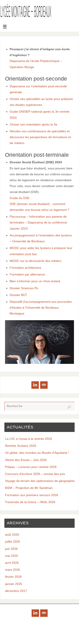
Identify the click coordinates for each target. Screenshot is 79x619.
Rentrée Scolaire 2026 (20, 445)
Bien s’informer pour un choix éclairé (35, 281)
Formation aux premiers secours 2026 (31, 495)
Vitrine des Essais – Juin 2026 (26, 460)
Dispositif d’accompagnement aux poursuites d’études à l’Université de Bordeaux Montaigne (41, 307)
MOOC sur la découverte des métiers (35, 261)
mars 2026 (12, 569)
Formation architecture (25, 267)
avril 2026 (12, 562)
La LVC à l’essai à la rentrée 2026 (28, 438)
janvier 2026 (13, 584)
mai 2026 (11, 555)
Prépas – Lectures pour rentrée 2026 (31, 467)
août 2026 (12, 534)
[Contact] (44, 385)
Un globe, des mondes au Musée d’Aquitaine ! (37, 452)
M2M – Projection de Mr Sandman (29, 488)
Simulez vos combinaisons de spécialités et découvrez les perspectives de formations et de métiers (40, 137)
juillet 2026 (12, 541)
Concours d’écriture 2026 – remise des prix (35, 474)
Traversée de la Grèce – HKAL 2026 (30, 502)
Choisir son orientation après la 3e (33, 124)
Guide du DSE (19, 198)
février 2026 (13, 576)
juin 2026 (11, 548)
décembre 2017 (16, 591)
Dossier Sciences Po (24, 288)
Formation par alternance (27, 274)
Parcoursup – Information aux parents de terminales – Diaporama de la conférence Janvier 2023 (38, 222)
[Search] (69, 407)
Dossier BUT (18, 295)
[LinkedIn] (35, 385)
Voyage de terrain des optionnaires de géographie (40, 481)
